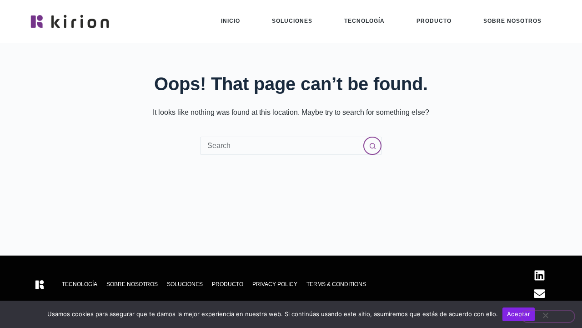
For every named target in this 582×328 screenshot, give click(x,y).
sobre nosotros (512, 21)
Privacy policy (274, 284)
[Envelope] (539, 293)
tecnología (364, 21)
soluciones (292, 21)
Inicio (230, 21)
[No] (548, 316)
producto (434, 21)
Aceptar (518, 314)
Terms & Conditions (336, 284)
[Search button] (372, 146)
